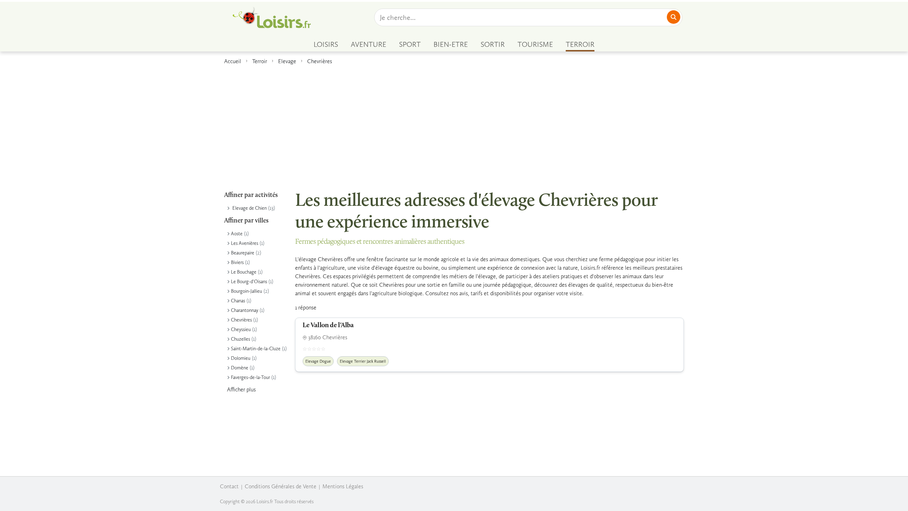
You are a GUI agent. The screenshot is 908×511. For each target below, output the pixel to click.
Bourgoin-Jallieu (246, 291)
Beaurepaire (242, 253)
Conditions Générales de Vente (280, 486)
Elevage (287, 61)
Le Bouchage (243, 272)
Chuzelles (240, 339)
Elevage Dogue (318, 361)
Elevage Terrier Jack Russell (363, 361)
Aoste (237, 234)
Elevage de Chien (249, 208)
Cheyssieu (241, 329)
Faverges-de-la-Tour (250, 377)
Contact (229, 486)
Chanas (238, 301)
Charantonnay (244, 310)
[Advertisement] (454, 124)
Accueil (232, 61)
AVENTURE (368, 44)
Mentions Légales (342, 486)
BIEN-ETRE (450, 44)
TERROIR (580, 44)
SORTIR (493, 44)
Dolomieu (240, 358)
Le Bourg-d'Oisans (249, 282)
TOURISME (535, 44)
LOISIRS (326, 44)
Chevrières (319, 61)
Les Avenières (244, 243)
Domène (239, 368)
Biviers (237, 262)
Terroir (259, 61)
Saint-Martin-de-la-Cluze (256, 349)
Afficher (241, 389)
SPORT (410, 44)
